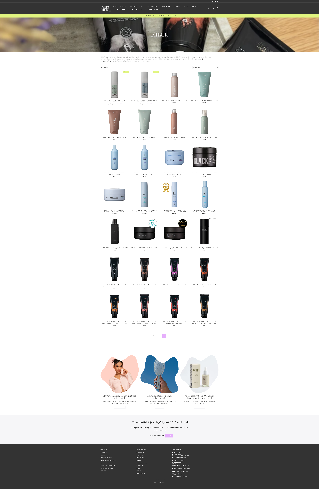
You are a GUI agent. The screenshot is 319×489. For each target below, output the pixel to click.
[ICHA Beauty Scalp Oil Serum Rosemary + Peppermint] (199, 374)
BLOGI (131, 10)
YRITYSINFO (104, 450)
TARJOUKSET (151, 6)
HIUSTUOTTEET (120, 6)
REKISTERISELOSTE (106, 457)
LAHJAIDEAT (165, 6)
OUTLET (139, 10)
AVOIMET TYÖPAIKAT (107, 468)
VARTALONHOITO (191, 6)
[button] (33, 473)
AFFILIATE (103, 471)
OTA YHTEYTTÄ (119, 10)
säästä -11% (199, 407)
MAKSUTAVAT (104, 452)
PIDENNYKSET (136, 6)
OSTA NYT (159, 407)
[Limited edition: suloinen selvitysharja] (159, 374)
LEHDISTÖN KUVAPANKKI (108, 465)
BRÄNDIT (177, 6)
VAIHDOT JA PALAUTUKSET (108, 460)
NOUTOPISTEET (151, 10)
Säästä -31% (119, 407)
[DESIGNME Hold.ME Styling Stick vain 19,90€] (120, 374)
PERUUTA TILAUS (106, 463)
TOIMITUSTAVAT (105, 455)
